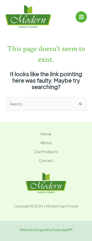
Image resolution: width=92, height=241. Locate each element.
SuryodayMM (62, 230)
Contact (46, 160)
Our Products (46, 151)
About (46, 142)
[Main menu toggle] (81, 17)
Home (46, 134)
